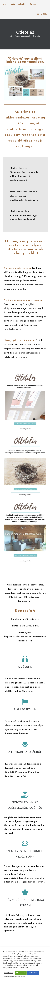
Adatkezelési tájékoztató (14, 977)
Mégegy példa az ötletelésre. (19, 340)
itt (40, 325)
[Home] (11, 36)
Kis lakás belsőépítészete (20, 4)
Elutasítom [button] (33, 973)
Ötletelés (36, 36)
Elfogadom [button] (20, 973)
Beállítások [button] (8, 973)
